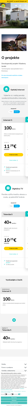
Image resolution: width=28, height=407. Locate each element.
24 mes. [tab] (16, 111)
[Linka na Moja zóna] (20, 6)
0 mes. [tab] (11, 111)
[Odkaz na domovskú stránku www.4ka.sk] (3, 5)
